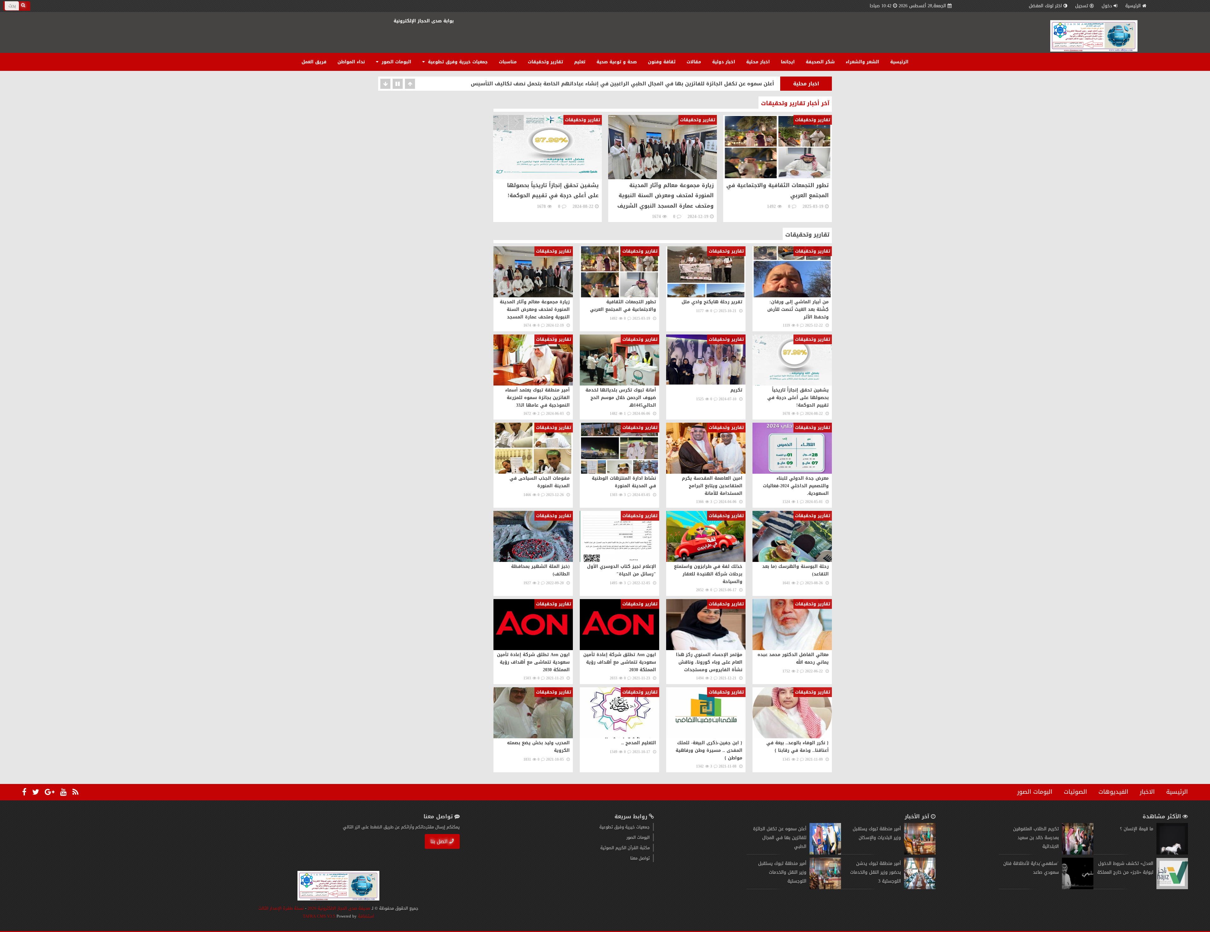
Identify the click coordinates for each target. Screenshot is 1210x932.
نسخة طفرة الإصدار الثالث (281, 908)
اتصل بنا (439, 841)
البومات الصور (395, 62)
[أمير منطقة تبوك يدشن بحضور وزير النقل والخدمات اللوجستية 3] (920, 887)
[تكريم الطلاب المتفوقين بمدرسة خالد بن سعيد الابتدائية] (1077, 853)
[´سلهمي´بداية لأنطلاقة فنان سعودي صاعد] (1077, 887)
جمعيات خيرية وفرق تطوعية (457, 62)
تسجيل (1081, 6)
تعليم (579, 62)
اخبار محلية (758, 62)
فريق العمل (314, 62)
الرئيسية (1133, 6)
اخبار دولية (723, 62)
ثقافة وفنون (662, 62)
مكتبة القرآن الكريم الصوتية (625, 848)
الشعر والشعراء (862, 62)
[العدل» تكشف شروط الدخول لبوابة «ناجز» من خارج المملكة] (1172, 887)
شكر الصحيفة (820, 62)
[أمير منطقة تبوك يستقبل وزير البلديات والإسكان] (920, 853)
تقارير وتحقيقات (545, 62)
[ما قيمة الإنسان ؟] (1172, 853)
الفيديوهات (1113, 792)
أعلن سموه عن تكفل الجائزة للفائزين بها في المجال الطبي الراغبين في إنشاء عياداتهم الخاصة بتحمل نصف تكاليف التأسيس (622, 83)
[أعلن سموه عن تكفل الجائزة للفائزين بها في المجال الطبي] (825, 853)
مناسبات (508, 62)
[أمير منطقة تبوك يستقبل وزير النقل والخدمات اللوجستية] (825, 887)
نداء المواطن (351, 62)
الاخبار (1147, 792)
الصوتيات (1075, 792)
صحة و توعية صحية (616, 62)
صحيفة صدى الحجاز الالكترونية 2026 (339, 908)
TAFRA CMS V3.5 (320, 916)
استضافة (365, 916)
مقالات (694, 62)
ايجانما (788, 62)
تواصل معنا (640, 858)
